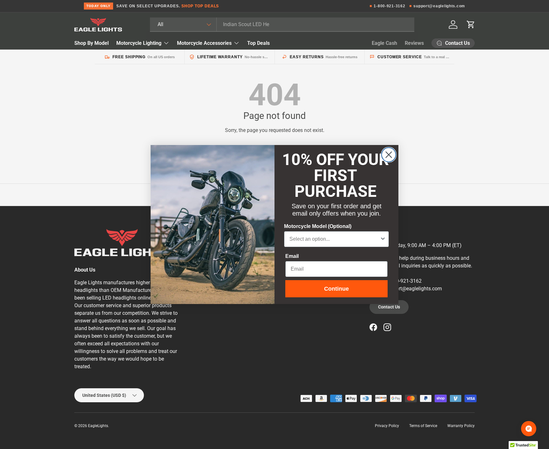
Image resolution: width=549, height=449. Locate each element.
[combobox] (334, 239)
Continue (336, 289)
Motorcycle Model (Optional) (317, 226)
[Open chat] (528, 428)
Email (292, 256)
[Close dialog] (389, 155)
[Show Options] (383, 239)
